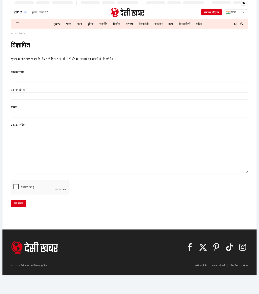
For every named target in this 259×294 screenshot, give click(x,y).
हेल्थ (171, 23)
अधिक (199, 23)
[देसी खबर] (127, 12)
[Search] (235, 23)
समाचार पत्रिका (211, 12)
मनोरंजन (158, 23)
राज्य (79, 23)
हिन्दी (233, 12)
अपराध (129, 23)
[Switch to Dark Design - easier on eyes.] (241, 23)
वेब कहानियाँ (184, 23)
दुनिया (90, 23)
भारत (68, 23)
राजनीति (103, 23)
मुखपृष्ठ (57, 23)
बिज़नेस (116, 23)
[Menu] (17, 23)
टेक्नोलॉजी (143, 23)
